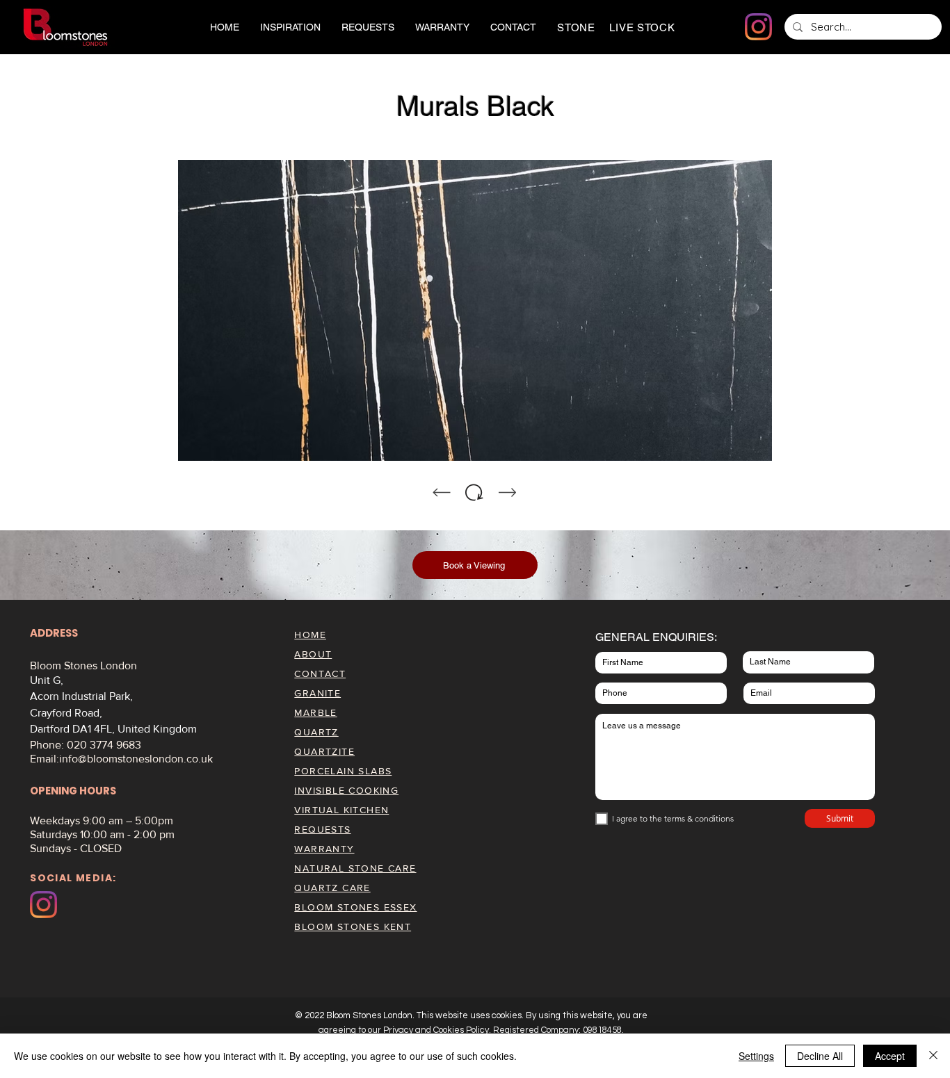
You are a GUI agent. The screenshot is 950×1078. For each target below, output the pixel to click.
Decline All (820, 1056)
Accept (890, 1056)
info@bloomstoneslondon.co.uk (136, 759)
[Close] (933, 1056)
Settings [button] (756, 1056)
